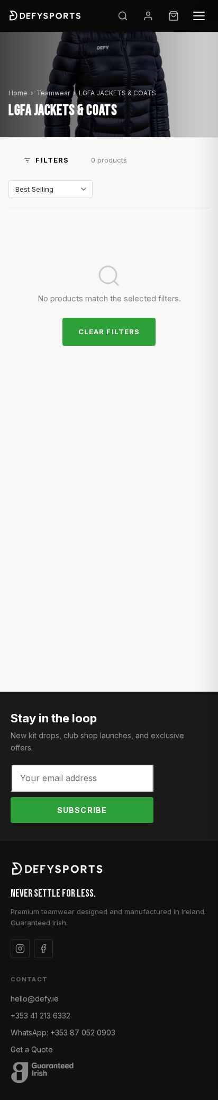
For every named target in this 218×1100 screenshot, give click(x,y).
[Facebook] (43, 948)
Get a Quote (32, 1049)
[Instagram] (20, 948)
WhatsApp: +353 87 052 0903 (63, 1032)
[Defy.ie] (46, 16)
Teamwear (53, 93)
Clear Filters (109, 331)
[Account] (148, 15)
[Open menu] (199, 15)
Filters (51, 160)
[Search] (122, 15)
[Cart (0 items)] (173, 15)
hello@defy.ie (35, 998)
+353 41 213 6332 (40, 1015)
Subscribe (82, 810)
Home (18, 93)
